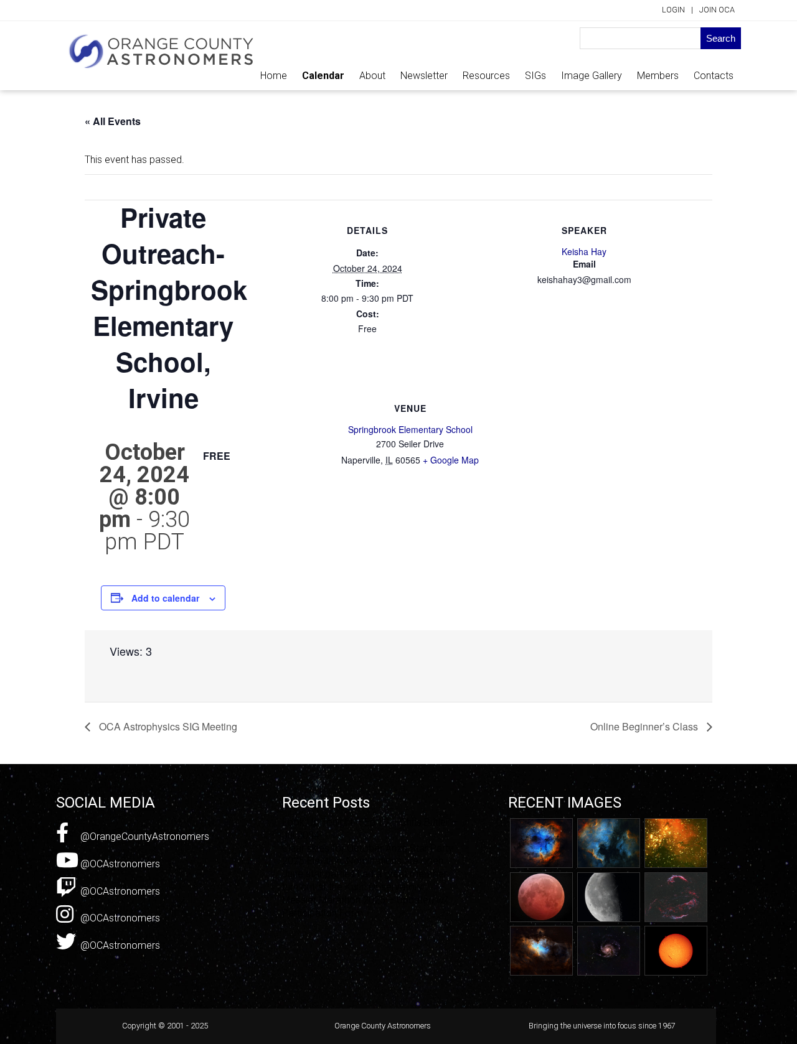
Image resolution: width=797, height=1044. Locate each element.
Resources (486, 76)
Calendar (323, 76)
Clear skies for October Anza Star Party (367, 848)
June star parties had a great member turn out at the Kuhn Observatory (364, 880)
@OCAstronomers (119, 864)
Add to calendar (165, 598)
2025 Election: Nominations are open (362, 861)
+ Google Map (451, 460)
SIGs (535, 76)
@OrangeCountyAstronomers (143, 836)
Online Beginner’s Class (645, 726)
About (372, 76)
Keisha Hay (584, 251)
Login (673, 9)
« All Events (113, 121)
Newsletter (424, 76)
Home (273, 76)
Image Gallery (591, 76)
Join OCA (717, 9)
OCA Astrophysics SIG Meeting (167, 726)
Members (658, 76)
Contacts (713, 76)
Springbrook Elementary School (410, 429)
